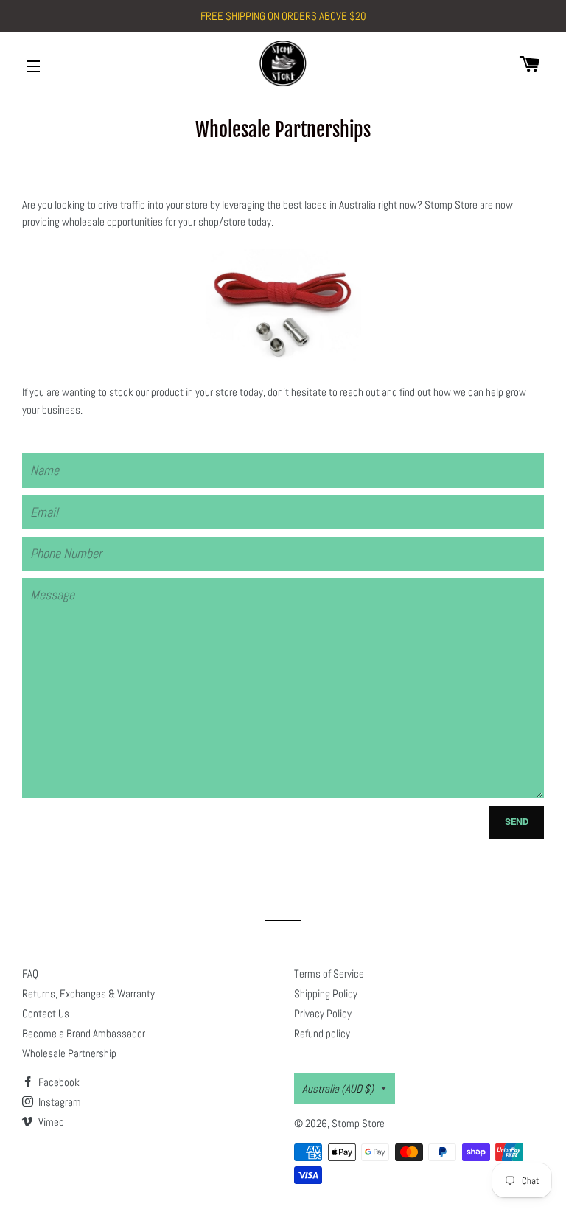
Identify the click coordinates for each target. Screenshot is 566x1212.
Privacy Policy (323, 1013)
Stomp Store (358, 1123)
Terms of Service (329, 974)
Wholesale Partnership (69, 1053)
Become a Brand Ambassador (83, 1033)
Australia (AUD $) (338, 1089)
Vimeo (50, 1122)
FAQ (30, 974)
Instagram (58, 1102)
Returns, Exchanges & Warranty (88, 993)
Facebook (58, 1082)
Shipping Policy (325, 993)
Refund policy (322, 1033)
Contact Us (45, 1013)
